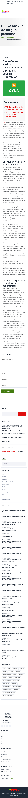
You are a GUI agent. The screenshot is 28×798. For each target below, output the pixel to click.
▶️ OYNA (14, 88)
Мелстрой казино (7, 689)
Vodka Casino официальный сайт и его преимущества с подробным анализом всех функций (12, 427)
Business (22, 668)
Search (4, 408)
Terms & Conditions (5, 759)
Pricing (2, 739)
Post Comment (7, 391)
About (2, 736)
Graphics (18, 671)
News (3, 494)
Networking (5, 492)
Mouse (3, 489)
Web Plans (14, 683)
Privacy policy (4, 756)
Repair (10, 677)
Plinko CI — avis (6, 441)
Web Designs (6, 683)
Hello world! (20, 451)
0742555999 (8, 715)
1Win (4, 668)
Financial (11, 671)
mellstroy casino (7, 674)
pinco (4, 122)
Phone (4, 677)
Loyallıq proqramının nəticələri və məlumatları (14, 114)
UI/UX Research (7, 680)
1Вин (9, 668)
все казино (16, 689)
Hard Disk (4, 479)
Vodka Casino (16, 680)
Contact (3, 744)
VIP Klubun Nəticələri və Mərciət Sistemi (14, 108)
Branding (15, 668)
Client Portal (10, 3)
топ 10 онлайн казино (8, 695)
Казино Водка (6, 686)
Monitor (4, 486)
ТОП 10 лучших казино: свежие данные (12, 430)
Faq (2, 741)
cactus (4, 671)
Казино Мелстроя (17, 686)
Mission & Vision (5, 761)
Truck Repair (17, 677)
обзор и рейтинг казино (9, 692)
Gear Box (4, 474)
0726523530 (8, 717)
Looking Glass (5, 484)
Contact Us (4, 754)
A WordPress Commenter (8, 451)
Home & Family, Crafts (7, 481)
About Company (5, 751)
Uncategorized (6, 499)
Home (2, 734)
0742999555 (8, 716)
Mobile (14, 674)
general (4, 476)
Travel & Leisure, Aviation (8, 497)
